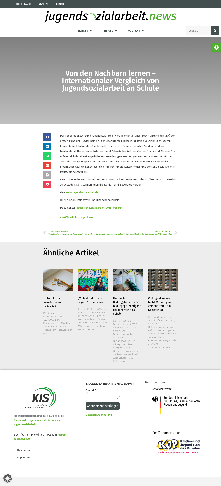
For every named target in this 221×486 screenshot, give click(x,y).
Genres (82, 30)
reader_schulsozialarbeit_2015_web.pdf (98, 207)
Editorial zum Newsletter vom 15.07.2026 (53, 302)
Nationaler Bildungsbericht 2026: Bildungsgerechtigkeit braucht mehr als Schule (127, 306)
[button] (216, 47)
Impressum (23, 457)
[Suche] (215, 30)
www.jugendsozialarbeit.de (82, 192)
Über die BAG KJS (24, 4)
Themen (107, 30)
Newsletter (44, 4)
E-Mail (91, 390)
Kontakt (60, 4)
